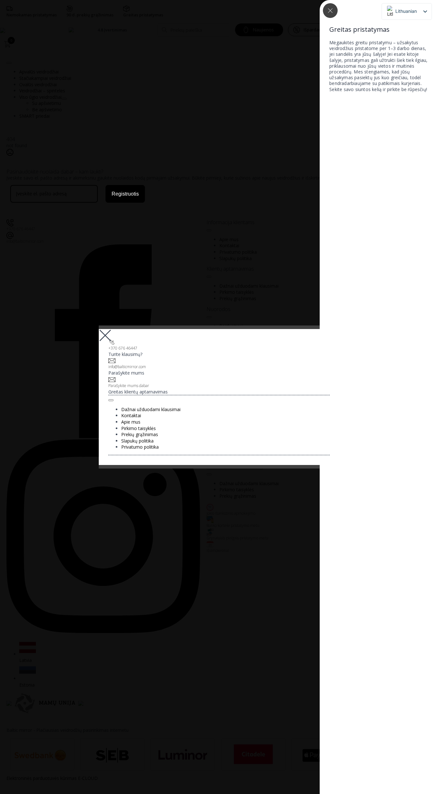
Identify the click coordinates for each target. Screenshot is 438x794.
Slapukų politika (137, 441)
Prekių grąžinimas (139, 434)
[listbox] (407, 11)
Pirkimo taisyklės (138, 428)
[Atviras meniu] (111, 400)
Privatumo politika (140, 447)
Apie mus (130, 422)
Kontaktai (131, 415)
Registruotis (125, 194)
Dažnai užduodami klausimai (151, 409)
